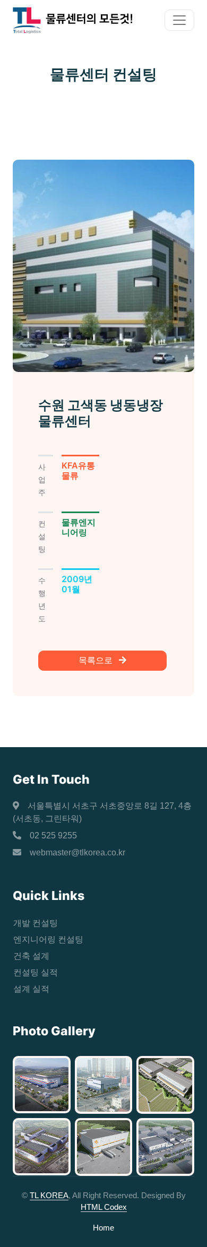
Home (103, 1227)
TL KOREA (49, 1195)
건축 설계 (31, 955)
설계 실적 (31, 988)
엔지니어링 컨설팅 (48, 939)
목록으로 (97, 660)
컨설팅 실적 (35, 972)
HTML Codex (104, 1206)
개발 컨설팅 (35, 923)
